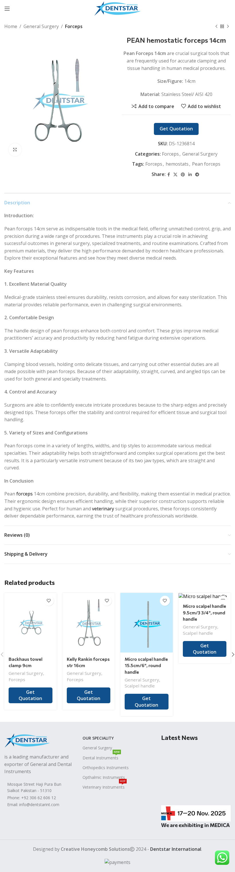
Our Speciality (98, 738)
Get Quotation (176, 129)
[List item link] (39, 798)
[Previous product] (216, 27)
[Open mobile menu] (7, 8)
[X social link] (204, 9)
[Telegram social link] (197, 175)
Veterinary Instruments (104, 786)
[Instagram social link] (211, 9)
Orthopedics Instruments (106, 767)
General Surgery (41, 26)
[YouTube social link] (219, 9)
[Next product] (228, 27)
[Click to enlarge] (15, 149)
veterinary (103, 508)
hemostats (177, 164)
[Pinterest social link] (227, 9)
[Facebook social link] (198, 9)
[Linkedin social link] (190, 175)
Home (10, 26)
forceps (24, 494)
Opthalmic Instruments (104, 777)
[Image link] (27, 740)
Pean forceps (206, 164)
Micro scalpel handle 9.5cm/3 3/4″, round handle (204, 612)
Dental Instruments (101, 757)
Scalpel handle (140, 686)
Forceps (74, 26)
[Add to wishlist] (49, 601)
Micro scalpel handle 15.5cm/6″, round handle (146, 665)
